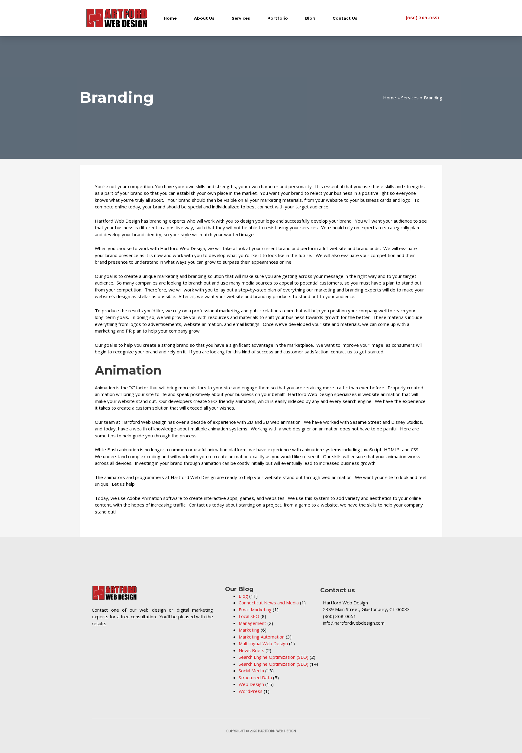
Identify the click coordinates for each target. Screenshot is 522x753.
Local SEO (249, 616)
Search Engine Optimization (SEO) (273, 657)
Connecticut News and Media (269, 603)
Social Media (251, 671)
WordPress (251, 691)
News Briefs (251, 650)
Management (252, 623)
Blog (310, 18)
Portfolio (277, 18)
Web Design (251, 684)
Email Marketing (255, 610)
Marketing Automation (262, 637)
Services (241, 18)
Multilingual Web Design (263, 643)
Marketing (249, 630)
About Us (204, 18)
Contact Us (345, 18)
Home (170, 18)
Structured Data (255, 677)
